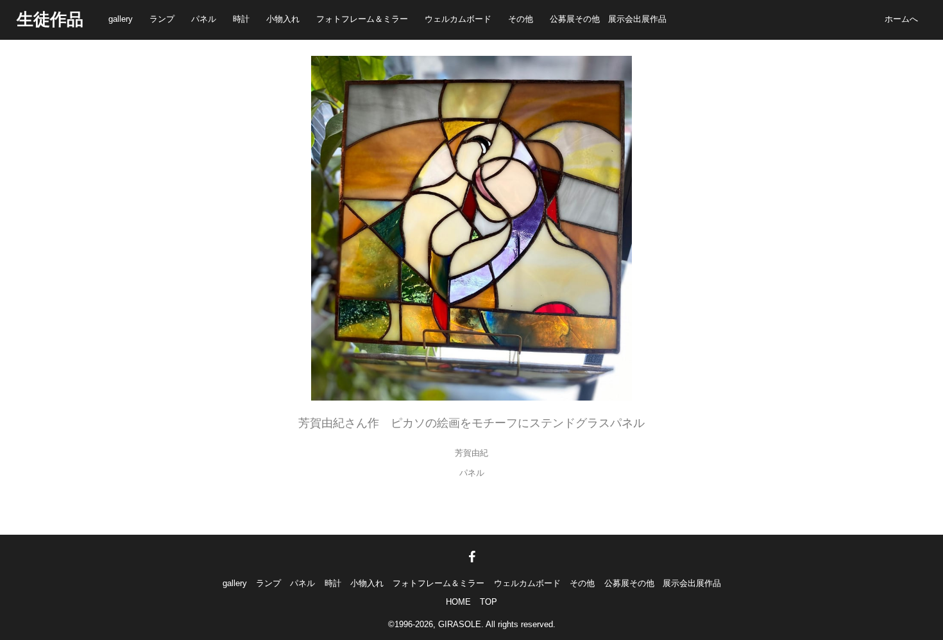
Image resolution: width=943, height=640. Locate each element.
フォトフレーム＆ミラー (362, 19)
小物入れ (283, 19)
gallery (120, 19)
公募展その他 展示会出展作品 (608, 19)
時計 (241, 19)
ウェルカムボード (458, 19)
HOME (458, 602)
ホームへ (901, 19)
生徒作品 (50, 19)
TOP (488, 602)
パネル (203, 19)
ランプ (161, 19)
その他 (520, 19)
